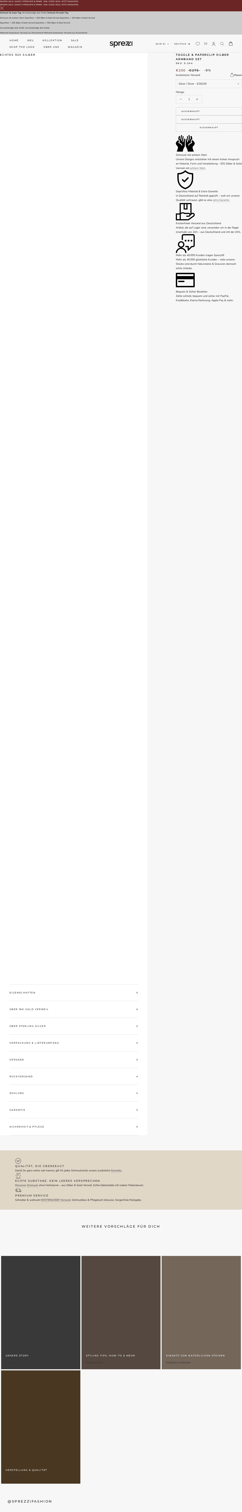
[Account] (214, 44)
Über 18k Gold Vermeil (29, 1009)
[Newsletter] (205, 43)
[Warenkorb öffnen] (231, 43)
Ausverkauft (190, 111)
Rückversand (21, 1076)
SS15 (57, 1)
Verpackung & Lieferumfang (34, 1042)
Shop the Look (22, 47)
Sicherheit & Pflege (26, 1126)
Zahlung (16, 1093)
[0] (198, 44)
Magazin (75, 47)
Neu (30, 40)
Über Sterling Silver (27, 1026)
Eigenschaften (22, 992)
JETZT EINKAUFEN (70, 1)
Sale (75, 40)
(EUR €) (161, 44)
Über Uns (51, 47)
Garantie (17, 1109)
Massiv (238, 75)
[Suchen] (222, 44)
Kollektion (52, 40)
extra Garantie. (221, 200)
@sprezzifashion (30, 1501)
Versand (16, 1059)
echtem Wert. (198, 168)
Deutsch (180, 44)
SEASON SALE (6, 1)
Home (14, 40)
